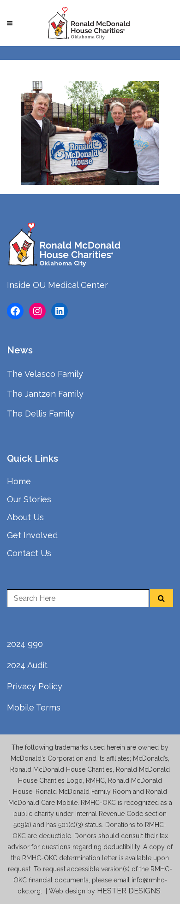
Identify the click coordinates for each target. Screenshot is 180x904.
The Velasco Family (45, 374)
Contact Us (29, 553)
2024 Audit (27, 665)
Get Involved (32, 535)
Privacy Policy (34, 686)
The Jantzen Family (45, 394)
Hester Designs (129, 890)
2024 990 (25, 644)
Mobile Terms (33, 707)
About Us (25, 517)
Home (19, 481)
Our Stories (29, 499)
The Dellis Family (40, 413)
